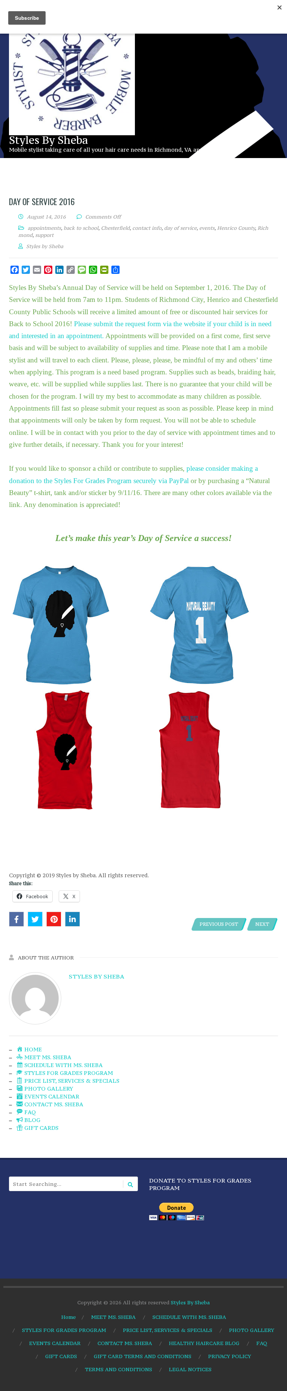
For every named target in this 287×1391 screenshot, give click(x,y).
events (207, 228)
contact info (146, 228)
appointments (44, 228)
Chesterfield (115, 228)
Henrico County (236, 228)
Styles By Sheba (48, 140)
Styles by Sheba (96, 976)
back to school (81, 228)
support (44, 235)
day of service (180, 228)
